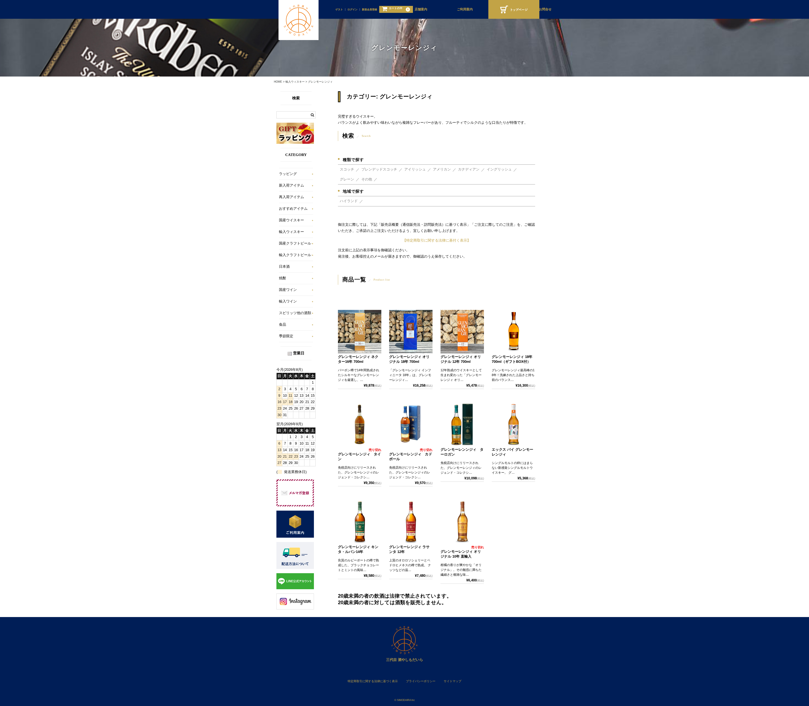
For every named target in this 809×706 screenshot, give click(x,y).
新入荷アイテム (291, 185)
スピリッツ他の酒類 (295, 313)
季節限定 (286, 336)
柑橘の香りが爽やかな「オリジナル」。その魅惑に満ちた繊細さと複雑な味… (461, 569)
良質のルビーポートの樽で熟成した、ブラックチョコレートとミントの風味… (358, 565)
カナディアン (469, 169)
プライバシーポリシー (420, 681)
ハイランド (349, 201)
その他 (366, 179)
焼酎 (282, 278)
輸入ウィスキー (291, 232)
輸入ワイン (288, 301)
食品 (282, 325)
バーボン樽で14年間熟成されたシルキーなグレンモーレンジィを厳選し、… (358, 375)
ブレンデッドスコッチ (379, 169)
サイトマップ (452, 681)
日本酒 (284, 267)
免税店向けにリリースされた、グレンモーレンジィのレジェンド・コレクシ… (358, 472)
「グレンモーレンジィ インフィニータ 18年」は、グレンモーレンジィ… (410, 375)
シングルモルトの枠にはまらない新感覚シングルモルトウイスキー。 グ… (512, 467)
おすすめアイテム (293, 209)
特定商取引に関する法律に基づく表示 (373, 681)
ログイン (352, 9)
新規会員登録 (369, 9)
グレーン (347, 179)
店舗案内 (421, 9)
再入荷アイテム (291, 197)
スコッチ (347, 169)
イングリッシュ (499, 169)
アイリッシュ (415, 169)
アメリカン (442, 169)
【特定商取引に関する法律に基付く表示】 (437, 240)
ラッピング (288, 174)
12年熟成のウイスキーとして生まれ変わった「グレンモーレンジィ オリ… (461, 375)
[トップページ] (513, 9)
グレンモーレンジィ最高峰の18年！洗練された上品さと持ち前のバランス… (513, 375)
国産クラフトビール (295, 243)
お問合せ (545, 9)
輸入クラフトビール (295, 255)
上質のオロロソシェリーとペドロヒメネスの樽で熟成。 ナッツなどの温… (410, 565)
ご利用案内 (465, 9)
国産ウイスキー (291, 220)
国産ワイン (288, 290)
